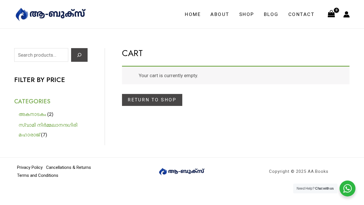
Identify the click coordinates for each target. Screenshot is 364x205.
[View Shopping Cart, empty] (331, 14)
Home (193, 14)
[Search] (79, 55)
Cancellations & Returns (68, 167)
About (219, 14)
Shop (246, 14)
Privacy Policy (30, 167)
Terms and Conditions (37, 175)
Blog (271, 14)
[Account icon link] (346, 14)
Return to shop (152, 99)
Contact (301, 14)
